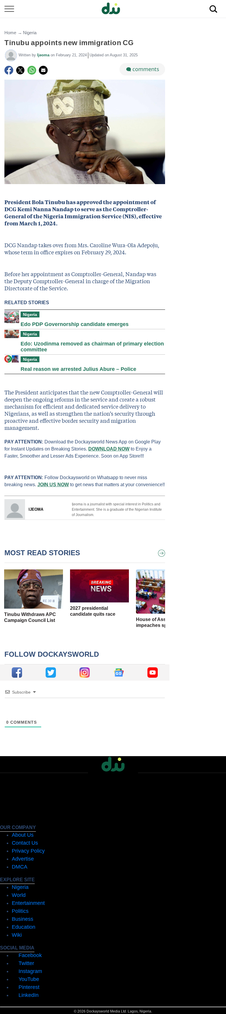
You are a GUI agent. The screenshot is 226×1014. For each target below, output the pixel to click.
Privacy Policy (28, 851)
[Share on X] (20, 70)
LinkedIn (29, 995)
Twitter (26, 963)
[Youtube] (152, 672)
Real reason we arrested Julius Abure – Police (78, 369)
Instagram (30, 971)
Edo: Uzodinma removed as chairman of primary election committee (92, 347)
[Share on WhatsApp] (31, 70)
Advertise (23, 859)
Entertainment (28, 903)
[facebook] (17, 672)
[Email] (43, 70)
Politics (20, 911)
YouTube (29, 979)
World (19, 895)
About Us (23, 835)
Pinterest (29, 987)
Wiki (17, 935)
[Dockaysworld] (113, 9)
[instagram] (84, 672)
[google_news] (119, 672)
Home (10, 32)
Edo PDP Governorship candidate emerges (75, 324)
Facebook (30, 955)
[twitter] (51, 672)
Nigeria (29, 32)
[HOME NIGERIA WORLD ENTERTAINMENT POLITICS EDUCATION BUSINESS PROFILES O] (113, 9)
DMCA (19, 867)
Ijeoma (44, 55)
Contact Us (25, 843)
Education (23, 927)
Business (22, 919)
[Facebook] (8, 70)
